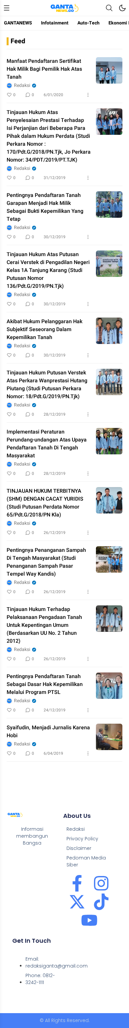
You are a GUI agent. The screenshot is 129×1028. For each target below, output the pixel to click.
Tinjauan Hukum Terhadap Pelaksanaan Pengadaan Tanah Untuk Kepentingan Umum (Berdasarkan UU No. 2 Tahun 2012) (44, 625)
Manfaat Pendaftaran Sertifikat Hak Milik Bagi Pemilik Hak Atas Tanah (44, 69)
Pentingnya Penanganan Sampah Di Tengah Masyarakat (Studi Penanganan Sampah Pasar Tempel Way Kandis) (46, 562)
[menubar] (6, 8)
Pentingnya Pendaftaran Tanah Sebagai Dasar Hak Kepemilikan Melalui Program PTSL (45, 684)
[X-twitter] (77, 902)
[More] (88, 94)
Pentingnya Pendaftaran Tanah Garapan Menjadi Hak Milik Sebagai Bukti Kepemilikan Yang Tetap (45, 207)
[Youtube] (89, 920)
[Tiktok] (101, 902)
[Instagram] (101, 883)
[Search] (109, 8)
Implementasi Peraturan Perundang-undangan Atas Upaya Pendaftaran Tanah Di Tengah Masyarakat (47, 444)
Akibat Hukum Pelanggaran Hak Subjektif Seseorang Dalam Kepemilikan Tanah (44, 329)
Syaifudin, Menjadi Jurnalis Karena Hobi (48, 732)
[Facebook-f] (77, 883)
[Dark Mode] (122, 8)
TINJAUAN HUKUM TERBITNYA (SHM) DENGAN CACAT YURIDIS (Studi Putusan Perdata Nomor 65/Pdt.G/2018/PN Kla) (45, 503)
